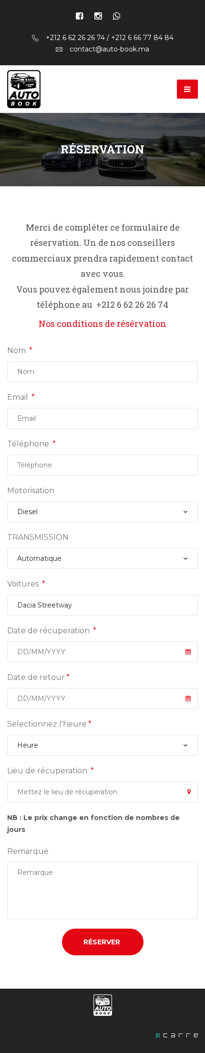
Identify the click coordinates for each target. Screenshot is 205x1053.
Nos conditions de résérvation (102, 323)
